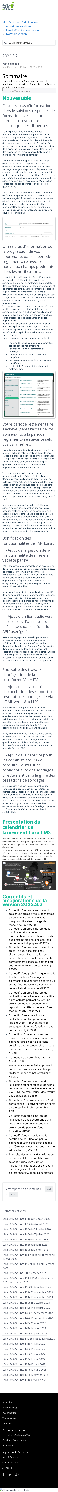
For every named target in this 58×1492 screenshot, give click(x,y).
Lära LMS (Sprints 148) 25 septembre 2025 (28, 1313)
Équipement (8, 1445)
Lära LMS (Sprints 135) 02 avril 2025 (24, 1364)
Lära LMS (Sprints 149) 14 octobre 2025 (26, 1308)
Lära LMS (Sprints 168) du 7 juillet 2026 (25, 1234)
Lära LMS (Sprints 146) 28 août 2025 (24, 1323)
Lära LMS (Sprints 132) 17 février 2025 (25, 1375)
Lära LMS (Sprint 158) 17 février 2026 (24, 1273)
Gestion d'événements (14, 1440)
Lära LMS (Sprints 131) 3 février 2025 (24, 1380)
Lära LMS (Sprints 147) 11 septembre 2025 (28, 1318)
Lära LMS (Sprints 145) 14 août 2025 (24, 1328)
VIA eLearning (9, 1407)
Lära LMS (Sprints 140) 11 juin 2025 (23, 1349)
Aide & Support (10, 1457)
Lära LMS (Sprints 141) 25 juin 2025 (23, 1344)
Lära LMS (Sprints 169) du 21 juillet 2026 (26, 1229)
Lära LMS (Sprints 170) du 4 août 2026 (25, 1224)
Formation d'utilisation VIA (16, 1434)
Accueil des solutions (18, 26)
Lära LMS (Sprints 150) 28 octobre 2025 (26, 1302)
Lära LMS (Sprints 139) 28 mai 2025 (23, 1354)
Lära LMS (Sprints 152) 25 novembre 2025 (27, 1292)
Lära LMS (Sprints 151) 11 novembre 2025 (27, 1297)
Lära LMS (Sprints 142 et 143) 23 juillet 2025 (28, 1338)
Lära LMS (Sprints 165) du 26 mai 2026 (25, 1250)
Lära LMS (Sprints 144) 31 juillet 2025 (24, 1333)
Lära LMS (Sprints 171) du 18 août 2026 (26, 1219)
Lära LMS (7, 1423)
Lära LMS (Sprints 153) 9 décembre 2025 (26, 1287)
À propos (7, 1467)
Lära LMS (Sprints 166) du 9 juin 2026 (24, 1244)
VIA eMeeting (9, 1412)
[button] (52, 6)
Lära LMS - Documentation (22, 30)
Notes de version (16, 34)
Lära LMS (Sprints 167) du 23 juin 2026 (25, 1239)
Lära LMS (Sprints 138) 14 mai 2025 (23, 1359)
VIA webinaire (9, 1418)
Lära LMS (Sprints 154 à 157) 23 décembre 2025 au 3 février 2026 (27, 1280)
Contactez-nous (10, 1462)
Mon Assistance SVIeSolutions (20, 22)
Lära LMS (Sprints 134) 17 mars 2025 (24, 1369)
